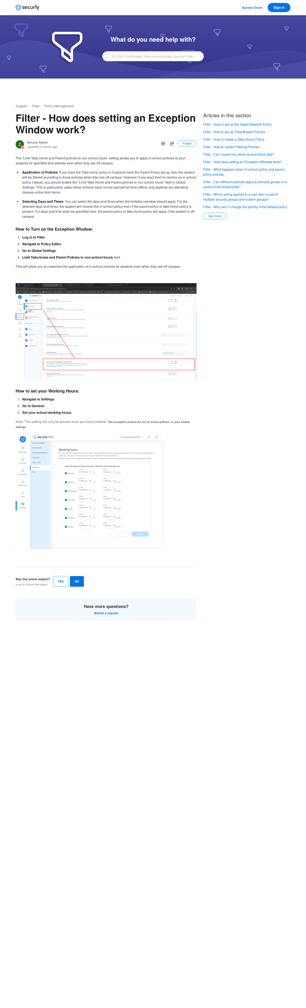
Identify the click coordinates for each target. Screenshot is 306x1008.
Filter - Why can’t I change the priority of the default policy (245, 206)
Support (21, 106)
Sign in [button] (279, 7)
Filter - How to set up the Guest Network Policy (237, 124)
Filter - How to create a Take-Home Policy (233, 139)
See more (214, 216)
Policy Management (59, 106)
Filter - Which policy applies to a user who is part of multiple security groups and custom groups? (240, 197)
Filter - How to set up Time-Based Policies (234, 131)
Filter (36, 106)
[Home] (27, 7)
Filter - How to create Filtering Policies (231, 146)
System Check (252, 7)
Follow (187, 143)
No (77, 581)
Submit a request (106, 613)
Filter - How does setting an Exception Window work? (242, 161)
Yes (60, 581)
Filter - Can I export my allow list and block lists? (238, 154)
